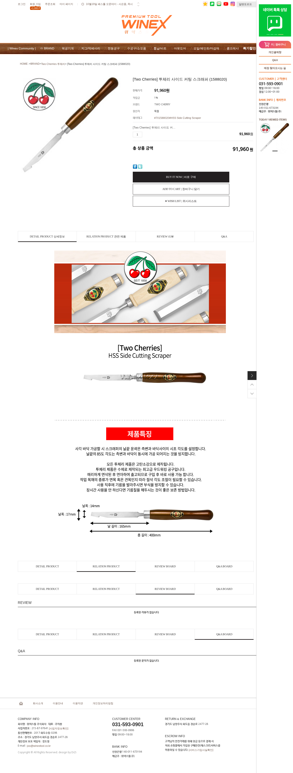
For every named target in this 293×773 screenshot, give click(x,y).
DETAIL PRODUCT (47, 566)
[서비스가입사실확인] (201, 750)
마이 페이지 (66, 4)
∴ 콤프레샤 (231, 48)
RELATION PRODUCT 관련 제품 (106, 236)
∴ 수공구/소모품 (135, 48)
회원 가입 (35, 5)
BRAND (35, 63)
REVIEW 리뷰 (165, 236)
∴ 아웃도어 (178, 48)
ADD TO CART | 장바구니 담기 (181, 189)
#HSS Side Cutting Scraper (185, 117)
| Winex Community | (22, 48)
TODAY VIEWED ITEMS (273, 119)
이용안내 (58, 703)
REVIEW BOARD (165, 566)
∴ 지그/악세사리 (89, 48)
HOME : (24, 63)
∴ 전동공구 (112, 48)
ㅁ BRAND (47, 48)
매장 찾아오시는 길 (275, 68)
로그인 (22, 4)
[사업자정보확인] (58, 728)
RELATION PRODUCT (106, 566)
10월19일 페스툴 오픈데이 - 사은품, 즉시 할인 (109, 7)
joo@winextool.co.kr (39, 745)
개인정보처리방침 (103, 703)
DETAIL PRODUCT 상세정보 (47, 236)
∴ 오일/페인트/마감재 (204, 48)
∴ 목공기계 (66, 48)
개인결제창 (275, 52)
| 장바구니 (278, 44)
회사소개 (38, 703)
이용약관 (78, 703)
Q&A (275, 60)
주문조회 (50, 4)
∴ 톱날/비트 (158, 48)
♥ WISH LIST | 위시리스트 (181, 201)
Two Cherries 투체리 (53, 64)
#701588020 (161, 117)
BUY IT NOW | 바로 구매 (181, 177)
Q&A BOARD (224, 566)
